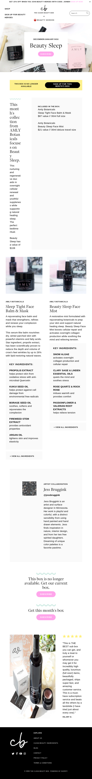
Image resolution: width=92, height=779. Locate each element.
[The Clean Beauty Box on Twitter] (13, 753)
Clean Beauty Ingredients (46, 743)
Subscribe (46, 594)
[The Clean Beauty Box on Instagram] (24, 753)
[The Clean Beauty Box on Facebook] (17, 753)
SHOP (7, 9)
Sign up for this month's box (62, 85)
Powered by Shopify (59, 771)
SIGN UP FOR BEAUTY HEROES (15, 16)
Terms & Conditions (43, 763)
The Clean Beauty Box (39, 771)
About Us (38, 738)
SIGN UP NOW (77, 2)
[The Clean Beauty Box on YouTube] (21, 753)
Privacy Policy (41, 758)
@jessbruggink (52, 495)
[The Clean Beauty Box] (44, 13)
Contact (37, 753)
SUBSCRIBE (46, 47)
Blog (36, 748)
